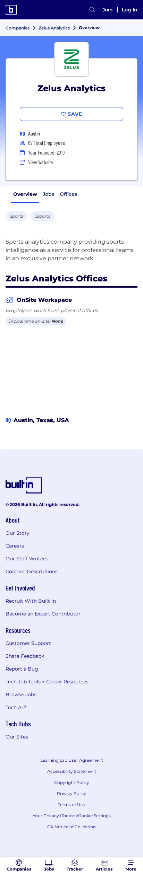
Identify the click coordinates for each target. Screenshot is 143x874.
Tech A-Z (16, 707)
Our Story (18, 533)
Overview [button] (25, 194)
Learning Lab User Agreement (71, 760)
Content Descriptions (32, 571)
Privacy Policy (71, 793)
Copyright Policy (71, 782)
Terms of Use (71, 804)
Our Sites (17, 737)
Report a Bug (22, 669)
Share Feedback (25, 656)
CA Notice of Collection (71, 826)
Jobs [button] (48, 194)
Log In (129, 10)
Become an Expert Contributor (43, 614)
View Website (40, 162)
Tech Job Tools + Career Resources (47, 682)
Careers (15, 546)
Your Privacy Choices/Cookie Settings (72, 815)
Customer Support (28, 643)
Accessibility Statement (71, 771)
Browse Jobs (21, 694)
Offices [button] (68, 194)
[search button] (92, 10)
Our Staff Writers (27, 559)
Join (107, 10)
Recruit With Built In (31, 601)
